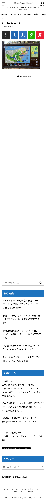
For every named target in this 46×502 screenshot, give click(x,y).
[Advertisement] (23, 101)
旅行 (37, 14)
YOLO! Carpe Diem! (21, 498)
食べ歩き (28, 14)
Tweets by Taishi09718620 (14, 477)
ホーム (5, 14)
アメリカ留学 (16, 14)
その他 (38, 489)
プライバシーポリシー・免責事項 (22, 491)
